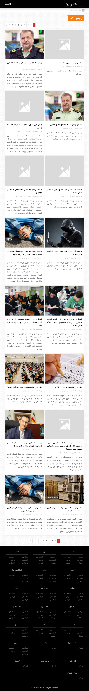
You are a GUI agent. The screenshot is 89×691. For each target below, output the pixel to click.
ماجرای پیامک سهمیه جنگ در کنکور (68, 387)
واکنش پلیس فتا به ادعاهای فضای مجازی (66, 124)
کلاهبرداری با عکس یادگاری (71, 62)
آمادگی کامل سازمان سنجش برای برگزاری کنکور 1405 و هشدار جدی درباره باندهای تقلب (24, 322)
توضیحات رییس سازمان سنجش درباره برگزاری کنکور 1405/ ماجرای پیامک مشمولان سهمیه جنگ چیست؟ (64, 446)
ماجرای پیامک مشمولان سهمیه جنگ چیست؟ (24, 387)
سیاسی (80, 557)
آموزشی (68, 563)
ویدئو (7, 4)
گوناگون (80, 666)
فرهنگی (80, 563)
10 (6, 25)
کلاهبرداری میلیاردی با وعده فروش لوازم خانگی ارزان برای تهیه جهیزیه (24, 509)
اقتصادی (67, 557)
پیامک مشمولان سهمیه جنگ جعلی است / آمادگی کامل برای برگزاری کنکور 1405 (24, 444)
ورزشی (68, 560)
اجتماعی (80, 560)
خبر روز (70, 4)
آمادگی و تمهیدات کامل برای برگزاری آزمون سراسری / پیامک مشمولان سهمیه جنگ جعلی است (64, 322)
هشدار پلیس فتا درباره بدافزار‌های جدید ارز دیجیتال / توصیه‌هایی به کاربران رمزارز (24, 253)
